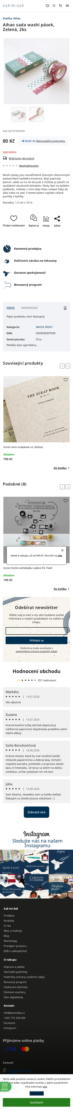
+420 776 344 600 (14, 1018)
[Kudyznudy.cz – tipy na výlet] (36, 1071)
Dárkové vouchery (15, 992)
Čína (39, 339)
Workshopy (10, 941)
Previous (63, 366)
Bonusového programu (50, 141)
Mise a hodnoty (13, 930)
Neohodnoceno (28, 165)
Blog (6, 936)
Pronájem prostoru (15, 946)
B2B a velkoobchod (15, 951)
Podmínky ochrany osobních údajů (24, 977)
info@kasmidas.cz (14, 1013)
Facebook (9, 1023)
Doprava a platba (14, 967)
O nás (7, 925)
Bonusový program (15, 982)
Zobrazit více (36, 812)
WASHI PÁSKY (44, 327)
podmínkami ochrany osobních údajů (36, 651)
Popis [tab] (11, 308)
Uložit (37, 236)
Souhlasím (36, 1102)
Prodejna (9, 915)
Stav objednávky (13, 997)
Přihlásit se (37, 640)
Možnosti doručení (21, 158)
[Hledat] (54, 5)
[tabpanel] (36, 423)
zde (45, 1086)
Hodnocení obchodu (36, 671)
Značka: (12, 18)
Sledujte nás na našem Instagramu (37, 843)
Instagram (10, 1028)
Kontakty (9, 920)
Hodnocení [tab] (29, 308)
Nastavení (36, 1093)
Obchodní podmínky (16, 972)
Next (68, 366)
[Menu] (67, 5)
